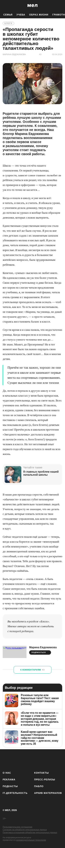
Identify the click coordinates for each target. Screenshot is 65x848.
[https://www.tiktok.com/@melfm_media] (32, 759)
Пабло (39, 786)
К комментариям (32, 670)
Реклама (9, 779)
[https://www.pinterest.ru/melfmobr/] (41, 759)
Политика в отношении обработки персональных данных (30, 832)
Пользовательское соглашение (17, 827)
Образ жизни (38, 14)
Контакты (41, 772)
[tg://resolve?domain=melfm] (6, 759)
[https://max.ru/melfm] (58, 759)
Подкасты (10, 786)
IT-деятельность (15, 793)
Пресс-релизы (44, 779)
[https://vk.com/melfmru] (23, 759)
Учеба (20, 14)
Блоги (8, 23)
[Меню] (60, 5)
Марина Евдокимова (43, 647)
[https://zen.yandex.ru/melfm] (15, 759)
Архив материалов (48, 793)
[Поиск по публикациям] (5, 5)
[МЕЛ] (33, 5)
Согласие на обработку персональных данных (25, 829)
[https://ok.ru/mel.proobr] (50, 759)
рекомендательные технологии (31, 840)
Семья (7, 14)
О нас (7, 772)
